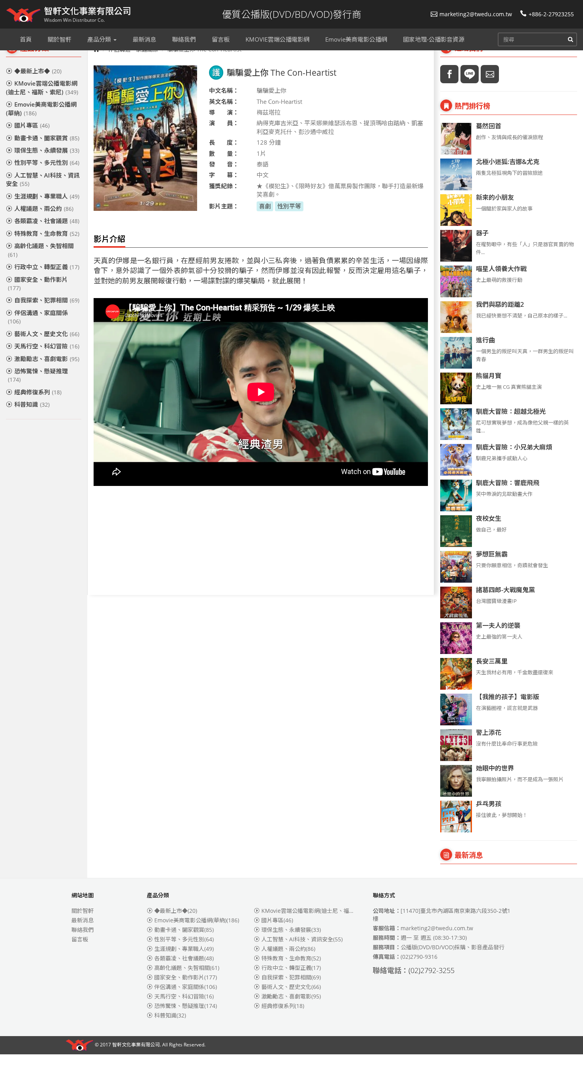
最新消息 (82, 920)
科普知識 (32, 404)
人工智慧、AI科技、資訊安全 (43, 179)
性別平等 (289, 206)
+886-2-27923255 (551, 14)
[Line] (469, 74)
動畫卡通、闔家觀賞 (46, 138)
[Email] (490, 74)
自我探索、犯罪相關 (46, 300)
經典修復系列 (37, 392)
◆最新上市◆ (37, 71)
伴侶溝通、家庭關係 (38, 317)
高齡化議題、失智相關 (41, 250)
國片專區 (32, 125)
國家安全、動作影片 (38, 283)
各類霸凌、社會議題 (46, 221)
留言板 (79, 939)
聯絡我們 (82, 929)
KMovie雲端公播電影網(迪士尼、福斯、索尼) (42, 87)
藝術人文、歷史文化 (46, 334)
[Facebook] (449, 74)
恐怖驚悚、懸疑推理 (38, 375)
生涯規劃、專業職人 (46, 196)
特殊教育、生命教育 (46, 233)
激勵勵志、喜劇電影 (46, 359)
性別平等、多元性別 (46, 162)
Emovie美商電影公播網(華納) (41, 108)
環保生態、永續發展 (46, 150)
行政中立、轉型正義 (46, 267)
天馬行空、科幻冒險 (46, 346)
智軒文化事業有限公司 (136, 1045)
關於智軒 (82, 910)
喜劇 (265, 206)
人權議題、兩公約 (43, 208)
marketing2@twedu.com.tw (475, 14)
